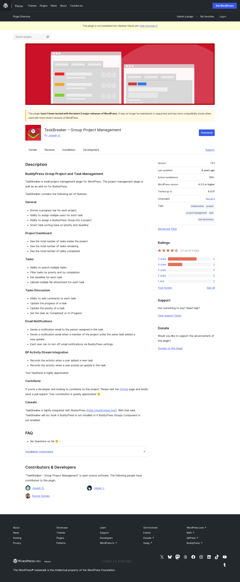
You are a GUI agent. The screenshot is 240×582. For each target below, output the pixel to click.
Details (33, 149)
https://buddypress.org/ (101, 410)
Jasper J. (99, 488)
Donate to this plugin (170, 348)
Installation (68, 149)
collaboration (197, 206)
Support (210, 149)
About (16, 527)
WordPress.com (197, 527)
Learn (103, 527)
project (209, 206)
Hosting (17, 538)
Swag (147, 543)
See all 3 (210, 198)
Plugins (60, 538)
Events (147, 532)
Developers (106, 538)
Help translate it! (149, 25)
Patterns (61, 543)
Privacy (17, 543)
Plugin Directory (21, 16)
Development (91, 149)
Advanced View (167, 228)
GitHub (124, 389)
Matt (190, 532)
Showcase (62, 527)
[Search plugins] (47, 37)
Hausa (47, 561)
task (211, 213)
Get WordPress (225, 5)
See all (211, 287)
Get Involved (150, 527)
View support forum (169, 315)
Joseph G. (54, 135)
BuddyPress (195, 543)
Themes (60, 532)
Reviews (50, 149)
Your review (165, 287)
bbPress (193, 538)
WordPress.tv (108, 543)
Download (207, 132)
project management (196, 213)
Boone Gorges (41, 496)
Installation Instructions (39, 451)
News (16, 532)
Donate (148, 538)
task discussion (205, 219)
